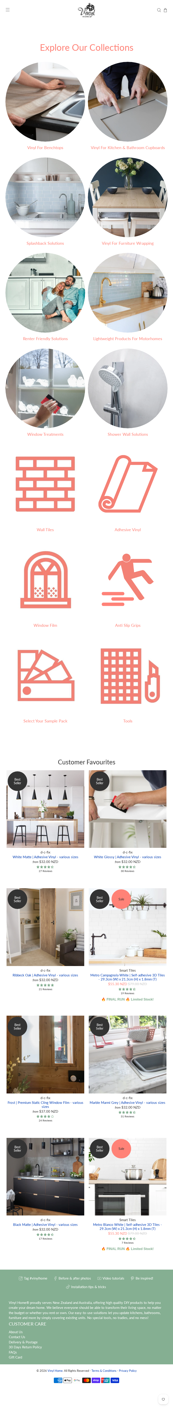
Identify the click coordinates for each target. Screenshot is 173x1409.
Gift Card (15, 1357)
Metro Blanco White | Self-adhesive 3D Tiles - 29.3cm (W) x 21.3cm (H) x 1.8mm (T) (127, 1226)
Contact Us (17, 1337)
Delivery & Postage (23, 1342)
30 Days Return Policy (25, 1347)
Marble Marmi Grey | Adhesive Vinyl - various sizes (127, 1102)
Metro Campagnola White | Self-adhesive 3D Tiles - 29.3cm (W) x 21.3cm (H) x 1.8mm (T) (127, 977)
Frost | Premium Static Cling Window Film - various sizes (45, 1104)
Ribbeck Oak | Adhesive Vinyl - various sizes (45, 975)
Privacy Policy (128, 1370)
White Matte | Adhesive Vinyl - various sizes (45, 857)
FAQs (13, 1352)
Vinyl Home (55, 1370)
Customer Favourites (86, 762)
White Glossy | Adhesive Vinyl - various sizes (127, 857)
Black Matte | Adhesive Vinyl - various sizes (45, 1224)
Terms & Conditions (103, 1370)
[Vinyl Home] (86, 10)
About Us (16, 1332)
